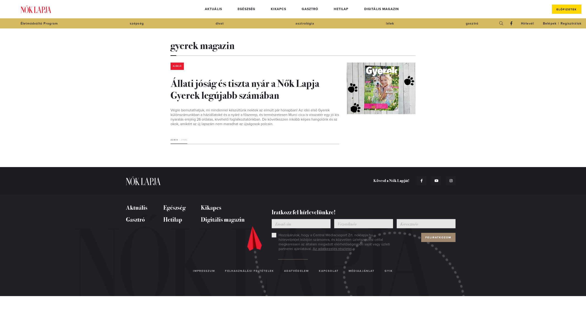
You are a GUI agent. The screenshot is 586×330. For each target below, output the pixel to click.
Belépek (549, 23)
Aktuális (213, 9)
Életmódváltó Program (39, 23)
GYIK (389, 270)
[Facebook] (511, 23)
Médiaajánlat (361, 270)
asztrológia (305, 23)
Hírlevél (527, 23)
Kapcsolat (329, 270)
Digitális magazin (381, 9)
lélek (390, 23)
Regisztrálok (571, 23)
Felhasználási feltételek (249, 270)
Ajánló (177, 66)
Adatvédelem (296, 270)
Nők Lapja (36, 9)
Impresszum (204, 270)
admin (174, 140)
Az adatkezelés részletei (332, 249)
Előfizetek (566, 9)
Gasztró (310, 9)
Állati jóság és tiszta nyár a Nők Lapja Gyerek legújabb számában (245, 89)
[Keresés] (501, 23)
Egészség (246, 9)
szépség (137, 23)
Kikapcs (278, 9)
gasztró (472, 23)
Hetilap (341, 9)
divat (220, 23)
